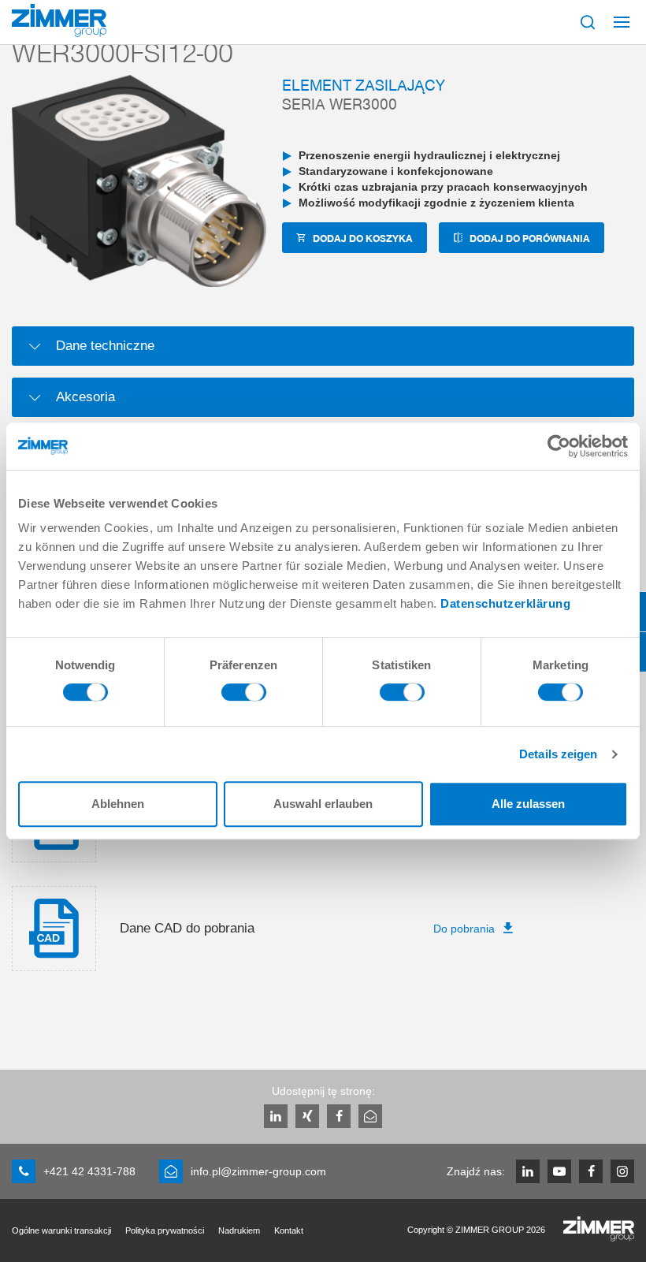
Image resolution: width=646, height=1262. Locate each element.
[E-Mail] (370, 1116)
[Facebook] (339, 1116)
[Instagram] (622, 1171)
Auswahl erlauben (323, 803)
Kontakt (288, 1230)
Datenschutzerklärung (505, 603)
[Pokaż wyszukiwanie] (587, 22)
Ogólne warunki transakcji (61, 1230)
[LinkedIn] (276, 1116)
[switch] (243, 696)
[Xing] (307, 1116)
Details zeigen (558, 754)
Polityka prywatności (164, 1230)
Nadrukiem (239, 1230)
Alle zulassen (528, 803)
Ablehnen (117, 803)
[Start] (59, 20)
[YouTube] (559, 1171)
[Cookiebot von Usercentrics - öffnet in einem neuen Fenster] (559, 446)
